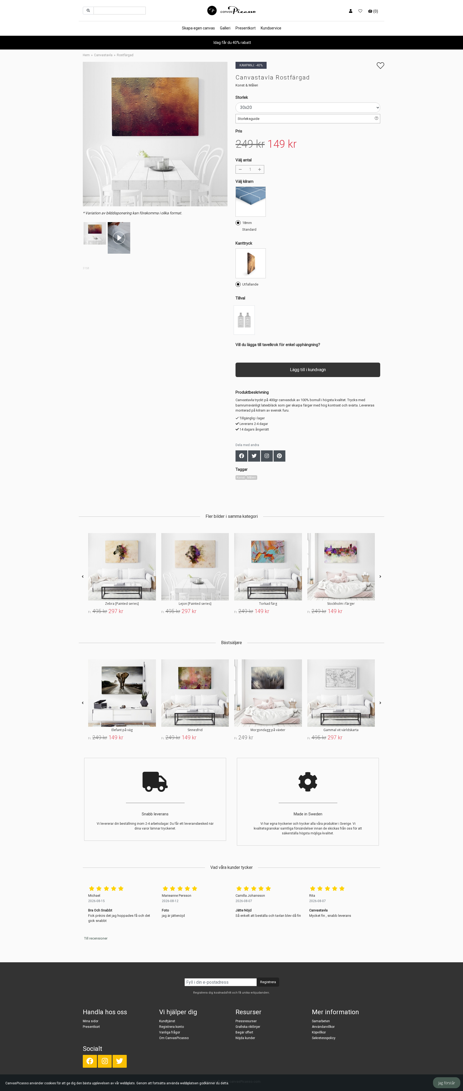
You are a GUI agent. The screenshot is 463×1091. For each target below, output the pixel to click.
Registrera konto (171, 1027)
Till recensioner (95, 938)
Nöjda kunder (245, 1038)
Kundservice (271, 28)
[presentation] (83, 577)
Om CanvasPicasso (174, 1038)
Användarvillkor (323, 1027)
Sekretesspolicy (323, 1038)
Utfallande (250, 284)
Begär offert (244, 1032)
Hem (86, 55)
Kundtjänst (167, 1021)
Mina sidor (90, 1021)
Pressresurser (246, 1021)
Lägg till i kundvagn (308, 369)
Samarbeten (321, 1021)
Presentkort (246, 28)
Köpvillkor (319, 1032)
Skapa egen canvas (198, 28)
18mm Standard (249, 226)
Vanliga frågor (169, 1032)
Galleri (225, 28)
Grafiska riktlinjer (248, 1027)
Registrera (268, 982)
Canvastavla (103, 55)
